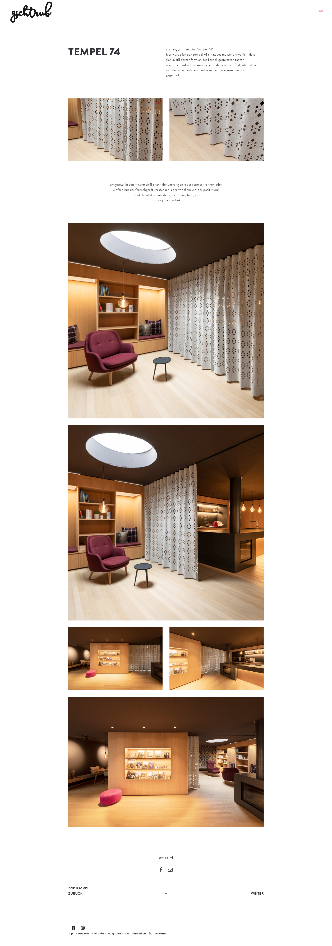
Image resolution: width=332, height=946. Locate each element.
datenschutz (139, 933)
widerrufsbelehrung (103, 933)
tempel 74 (166, 857)
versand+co (82, 933)
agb (71, 933)
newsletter (160, 933)
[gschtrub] (31, 12)
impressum (123, 933)
